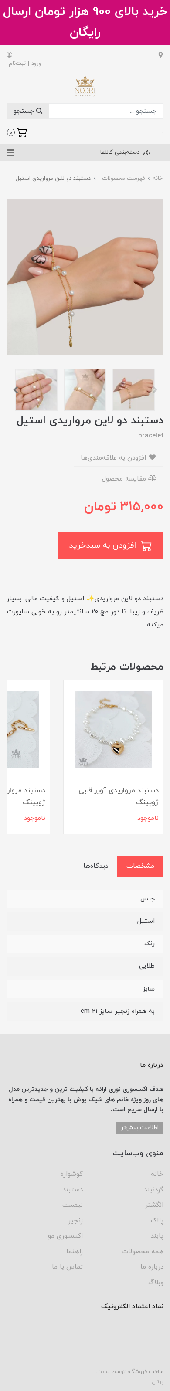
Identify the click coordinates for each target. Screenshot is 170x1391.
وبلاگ (155, 1282)
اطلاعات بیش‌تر (140, 1128)
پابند (156, 1236)
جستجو (25, 111)
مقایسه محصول (125, 479)
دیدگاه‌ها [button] (95, 866)
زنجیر (75, 1220)
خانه (157, 1174)
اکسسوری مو (65, 1236)
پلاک (157, 1220)
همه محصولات (142, 1251)
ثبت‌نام (17, 64)
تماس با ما (67, 1267)
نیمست (72, 1205)
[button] (17, 131)
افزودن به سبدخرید (104, 546)
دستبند (72, 1190)
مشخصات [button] (140, 866)
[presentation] (154, 389)
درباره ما (151, 1267)
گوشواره (72, 1174)
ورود (36, 64)
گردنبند (153, 1190)
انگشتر (154, 1205)
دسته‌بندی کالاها (120, 152)
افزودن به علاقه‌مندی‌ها (114, 458)
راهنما (74, 1251)
